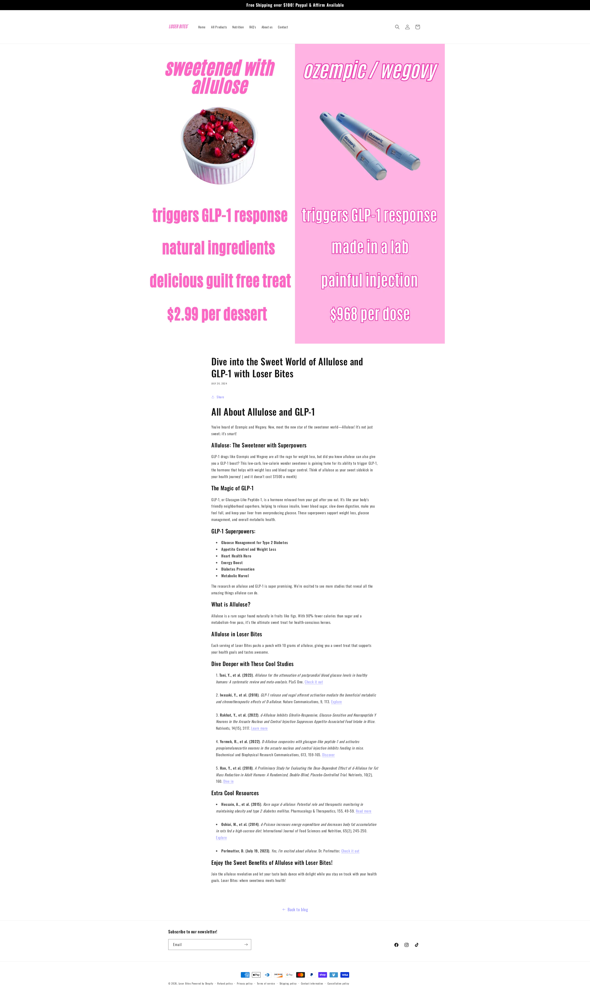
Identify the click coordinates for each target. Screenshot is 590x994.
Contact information (312, 983)
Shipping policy (288, 983)
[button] (397, 27)
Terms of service (266, 983)
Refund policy (225, 983)
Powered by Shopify (202, 983)
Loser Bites (185, 983)
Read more (364, 811)
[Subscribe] (246, 944)
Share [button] (220, 397)
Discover (328, 754)
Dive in (228, 781)
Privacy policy (245, 983)
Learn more (259, 728)
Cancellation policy (338, 983)
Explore (336, 701)
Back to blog (298, 909)
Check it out (314, 681)
